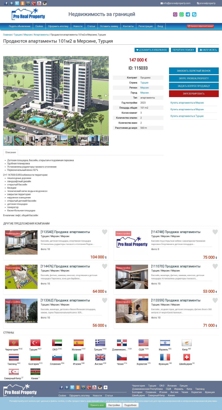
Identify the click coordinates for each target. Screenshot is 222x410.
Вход (160, 26)
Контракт (132, 77)
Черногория (11, 349)
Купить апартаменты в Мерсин (187, 102)
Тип (135, 97)
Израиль (163, 349)
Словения (55, 364)
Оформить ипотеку (58, 26)
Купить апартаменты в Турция (187, 116)
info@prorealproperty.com (176, 3)
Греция (98, 349)
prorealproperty (207, 3)
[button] (105, 59)
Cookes (39, 26)
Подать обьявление (19, 26)
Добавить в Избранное (153, 50)
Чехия (120, 364)
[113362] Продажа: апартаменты (65, 300)
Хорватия (142, 364)
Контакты (128, 26)
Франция (163, 364)
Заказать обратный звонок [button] (201, 26)
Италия (77, 364)
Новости (77, 26)
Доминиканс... (119, 349)
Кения (34, 378)
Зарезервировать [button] (194, 93)
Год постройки (129, 102)
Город (134, 92)
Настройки (114, 405)
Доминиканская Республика (147, 389)
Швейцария (185, 364)
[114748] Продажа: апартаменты (176, 232)
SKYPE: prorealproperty (194, 78)
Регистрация (146, 26)
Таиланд (12, 364)
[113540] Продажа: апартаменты (65, 232)
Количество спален (126, 118)
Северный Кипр (12, 378)
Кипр (185, 349)
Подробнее (130, 405)
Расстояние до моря (126, 128)
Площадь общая (128, 107)
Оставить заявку (109, 26)
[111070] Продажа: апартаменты (176, 266)
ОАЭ (54, 349)
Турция (33, 349)
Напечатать (209, 50)
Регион (133, 87)
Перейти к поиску (183, 50)
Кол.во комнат (129, 112)
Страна (133, 82)
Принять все (97, 405)
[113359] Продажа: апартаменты (176, 300)
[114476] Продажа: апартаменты (65, 266)
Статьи (91, 26)
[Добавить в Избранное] (104, 232)
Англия (99, 364)
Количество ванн (128, 123)
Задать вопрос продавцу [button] (194, 86)
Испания (76, 349)
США (141, 349)
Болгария (34, 364)
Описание (10, 152)
